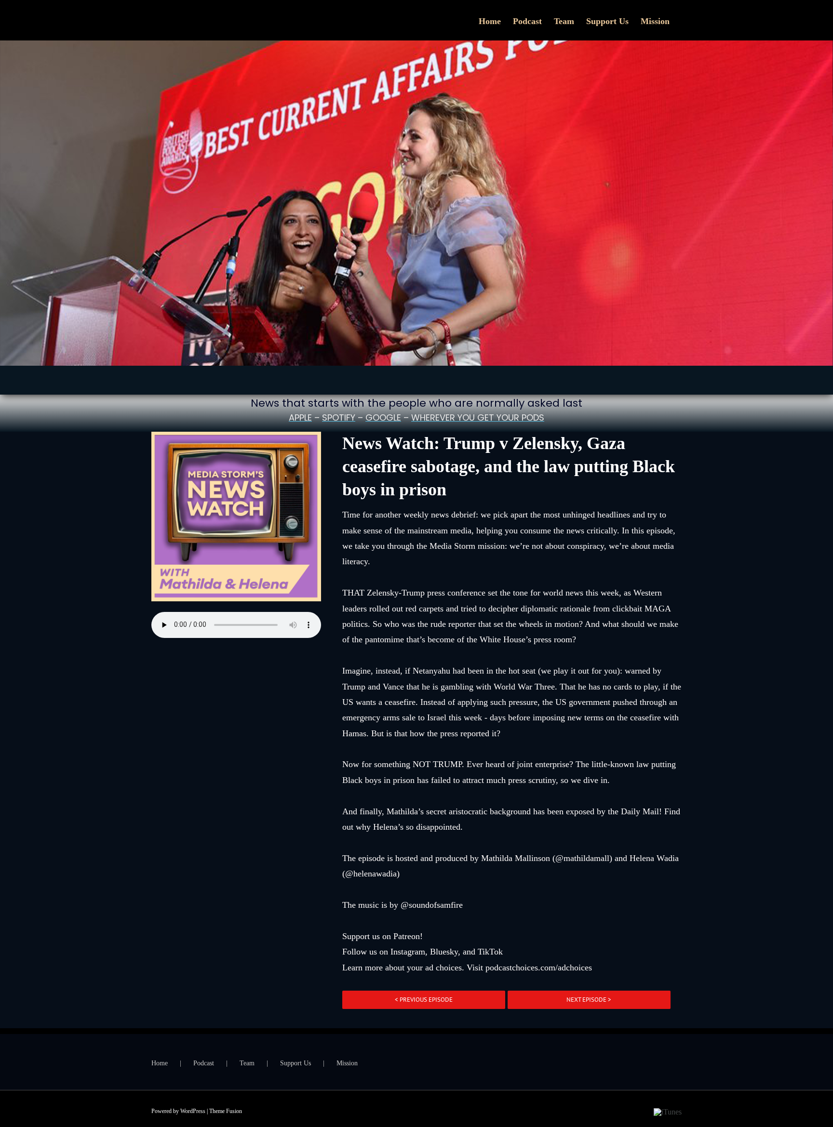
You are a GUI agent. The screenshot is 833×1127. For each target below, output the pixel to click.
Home (159, 1063)
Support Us (295, 1063)
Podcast (203, 1063)
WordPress (192, 1111)
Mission (347, 1063)
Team (247, 1063)
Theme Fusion (225, 1111)
